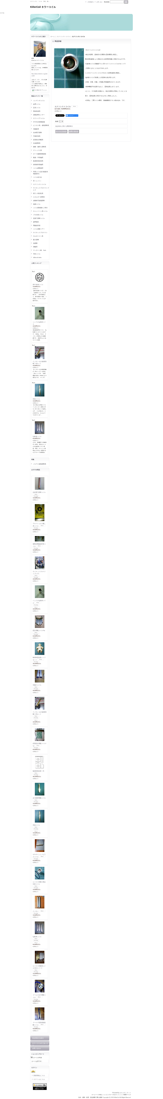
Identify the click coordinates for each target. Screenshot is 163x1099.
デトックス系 (37, 150)
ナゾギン (35, 911)
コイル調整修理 (38, 168)
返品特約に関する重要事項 (64, 126)
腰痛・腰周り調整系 (39, 147)
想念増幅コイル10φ (39, 630)
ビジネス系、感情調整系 (41, 125)
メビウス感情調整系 (39, 464)
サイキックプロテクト (40, 232)
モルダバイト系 (38, 236)
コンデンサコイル (39, 100)
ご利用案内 (90, 2)
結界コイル (36, 104)
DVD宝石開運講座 (39, 122)
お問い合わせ (36, 1048)
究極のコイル (37, 685)
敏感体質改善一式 (38, 771)
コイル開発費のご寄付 (40, 208)
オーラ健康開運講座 (39, 154)
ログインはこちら (39, 1079)
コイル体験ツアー (39, 229)
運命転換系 (36, 111)
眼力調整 (36, 240)
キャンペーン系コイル (40, 211)
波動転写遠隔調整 (39, 200)
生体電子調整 (37, 132)
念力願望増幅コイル (39, 798)
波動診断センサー (39, 115)
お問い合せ (99, 2)
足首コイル (36, 107)
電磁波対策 (36, 225)
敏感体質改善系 (38, 161)
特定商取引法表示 (38, 1038)
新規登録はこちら (39, 1075)
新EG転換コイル (38, 284)
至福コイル (36, 399)
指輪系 (35, 247)
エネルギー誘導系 (39, 197)
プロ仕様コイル (38, 215)
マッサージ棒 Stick (39, 250)
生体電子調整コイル (39, 492)
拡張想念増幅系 (38, 140)
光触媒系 (36, 129)
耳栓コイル (36, 254)
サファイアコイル (39, 118)
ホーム (52, 36)
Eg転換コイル (37, 436)
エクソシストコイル (39, 184)
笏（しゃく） (37, 181)
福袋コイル (36, 204)
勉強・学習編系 (38, 157)
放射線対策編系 (38, 164)
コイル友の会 (37, 177)
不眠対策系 (36, 136)
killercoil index (37, 257)
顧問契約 (36, 222)
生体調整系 (36, 143)
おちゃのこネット (125, 1093)
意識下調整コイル (39, 218)
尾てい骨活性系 (38, 193)
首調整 (35, 243)
